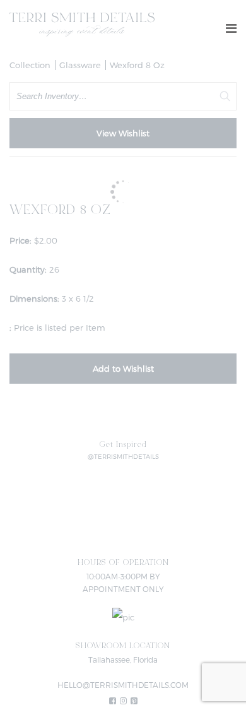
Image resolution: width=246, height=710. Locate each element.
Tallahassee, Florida (123, 659)
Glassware (80, 65)
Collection (29, 65)
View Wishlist (123, 133)
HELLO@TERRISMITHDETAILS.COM (123, 684)
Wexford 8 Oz (137, 65)
